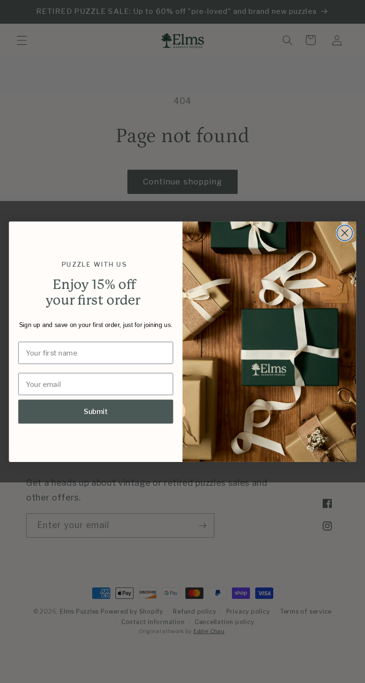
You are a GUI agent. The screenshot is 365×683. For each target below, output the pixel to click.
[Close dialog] (345, 232)
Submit (96, 411)
